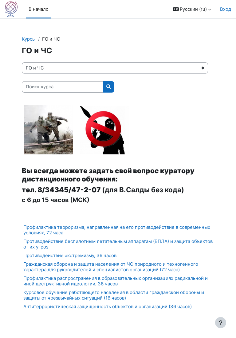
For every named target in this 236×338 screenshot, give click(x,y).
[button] (192, 9)
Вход (225, 9)
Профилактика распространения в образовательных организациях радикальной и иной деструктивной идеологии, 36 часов (115, 281)
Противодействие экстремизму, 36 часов (69, 255)
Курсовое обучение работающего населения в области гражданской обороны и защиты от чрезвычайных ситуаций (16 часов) (113, 295)
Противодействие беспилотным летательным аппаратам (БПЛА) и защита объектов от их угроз (118, 244)
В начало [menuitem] (39, 9)
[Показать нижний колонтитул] (220, 322)
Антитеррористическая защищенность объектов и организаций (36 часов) (107, 306)
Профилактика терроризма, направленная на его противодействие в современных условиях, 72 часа (116, 230)
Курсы (29, 39)
